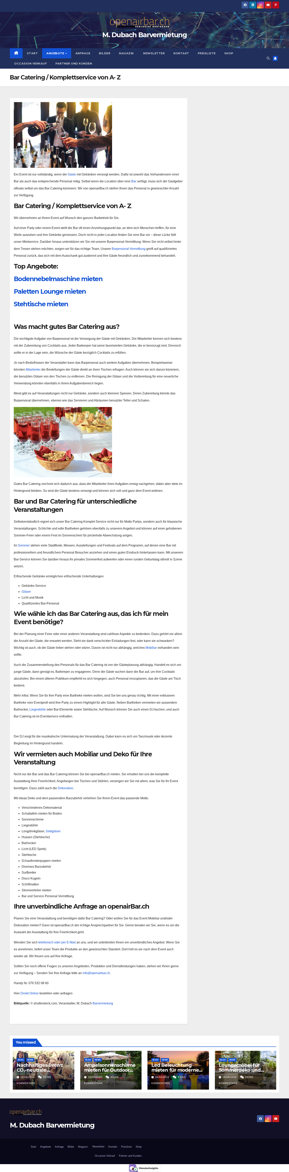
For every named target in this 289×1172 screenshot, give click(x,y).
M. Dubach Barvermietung (144, 35)
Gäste (71, 174)
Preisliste (207, 53)
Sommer (24, 545)
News (30, 1060)
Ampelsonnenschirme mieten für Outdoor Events (109, 1070)
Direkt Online (29, 993)
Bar (133, 181)
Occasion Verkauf (30, 63)
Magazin (126, 53)
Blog (21, 1060)
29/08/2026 (27, 1077)
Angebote (55, 53)
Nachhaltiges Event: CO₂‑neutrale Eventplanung (40, 1070)
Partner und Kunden (73, 63)
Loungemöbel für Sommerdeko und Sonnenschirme (240, 1070)
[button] (268, 58)
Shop (228, 53)
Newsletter (153, 53)
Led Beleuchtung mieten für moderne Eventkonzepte (175, 1070)
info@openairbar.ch (96, 973)
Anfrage (82, 53)
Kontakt (181, 53)
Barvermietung (103, 1003)
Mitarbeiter (33, 369)
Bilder (104, 53)
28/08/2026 (162, 1077)
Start (32, 53)
